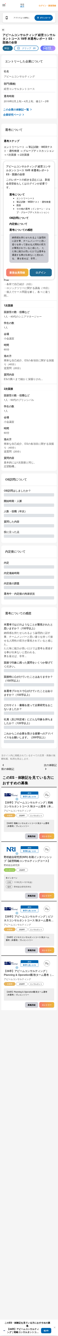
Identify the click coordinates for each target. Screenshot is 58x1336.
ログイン (41, 272)
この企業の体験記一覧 (16, 109)
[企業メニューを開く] (11, 795)
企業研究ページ (12, 114)
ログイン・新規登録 (47, 5)
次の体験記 (50, 765)
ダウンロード (45, 17)
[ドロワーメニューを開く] (4, 5)
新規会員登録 (17, 272)
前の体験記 (7, 769)
